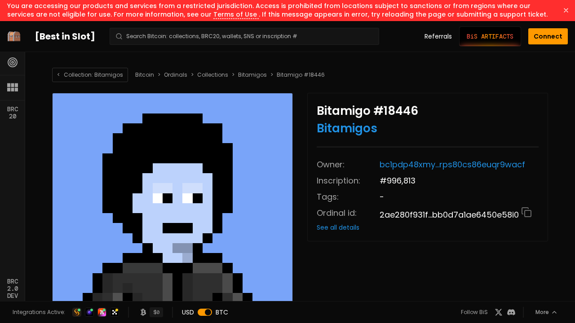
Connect (548, 36)
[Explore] (12, 62)
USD (188, 312)
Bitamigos (252, 75)
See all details (338, 227)
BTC (222, 312)
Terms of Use (236, 14)
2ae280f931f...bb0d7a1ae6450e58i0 (450, 214)
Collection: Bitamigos (90, 75)
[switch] (205, 312)
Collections (212, 75)
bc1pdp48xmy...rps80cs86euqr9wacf (452, 164)
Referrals (438, 36)
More (542, 312)
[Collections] (12, 87)
